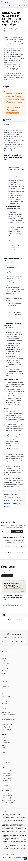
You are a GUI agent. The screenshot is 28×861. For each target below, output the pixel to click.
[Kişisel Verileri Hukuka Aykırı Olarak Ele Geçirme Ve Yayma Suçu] (14, 586)
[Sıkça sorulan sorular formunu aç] (25, 858)
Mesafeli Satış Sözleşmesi (8, 793)
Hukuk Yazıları (5, 684)
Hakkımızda (5, 681)
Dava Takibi (4, 658)
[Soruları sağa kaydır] (22, 552)
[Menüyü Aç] (25, 2)
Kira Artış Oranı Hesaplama (8, 714)
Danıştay (4, 740)
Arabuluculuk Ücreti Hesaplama (10, 722)
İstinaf (3, 752)
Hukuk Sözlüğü (5, 686)
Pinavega (8, 637)
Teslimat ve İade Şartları (8, 798)
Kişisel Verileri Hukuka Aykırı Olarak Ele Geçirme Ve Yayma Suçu (12, 597)
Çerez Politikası (5, 785)
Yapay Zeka (4, 673)
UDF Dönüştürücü (6, 729)
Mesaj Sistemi (5, 670)
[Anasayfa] (2, 6)
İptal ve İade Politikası (7, 795)
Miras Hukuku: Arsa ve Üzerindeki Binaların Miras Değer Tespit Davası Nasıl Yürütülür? (14, 537)
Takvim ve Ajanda (6, 668)
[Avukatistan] (5, 2)
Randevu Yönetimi (6, 666)
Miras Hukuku (5, 703)
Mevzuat (4, 689)
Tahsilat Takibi (5, 661)
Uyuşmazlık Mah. (6, 742)
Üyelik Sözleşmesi (6, 775)
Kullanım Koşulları (6, 773)
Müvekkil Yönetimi (6, 663)
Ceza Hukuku (5, 699)
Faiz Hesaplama (6, 712)
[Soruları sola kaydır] (6, 552)
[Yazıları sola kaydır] (6, 620)
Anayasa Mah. (5, 750)
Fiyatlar (3, 694)
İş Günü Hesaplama (7, 724)
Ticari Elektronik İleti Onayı (8, 802)
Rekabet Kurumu (6, 762)
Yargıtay (4, 737)
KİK (3, 757)
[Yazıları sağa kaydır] (22, 620)
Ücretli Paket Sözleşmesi (8, 788)
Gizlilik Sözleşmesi (6, 780)
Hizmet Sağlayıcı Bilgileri (8, 770)
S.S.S (6, 5)
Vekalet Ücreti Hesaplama (8, 719)
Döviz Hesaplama (6, 717)
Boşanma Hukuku (6, 696)
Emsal (3, 745)
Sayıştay (4, 747)
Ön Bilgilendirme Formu (8, 790)
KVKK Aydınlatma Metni (8, 783)
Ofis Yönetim (5, 656)
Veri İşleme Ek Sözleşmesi (8, 800)
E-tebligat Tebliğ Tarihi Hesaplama (10, 727)
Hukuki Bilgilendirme (7, 778)
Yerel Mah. (4, 760)
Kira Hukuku (5, 701)
